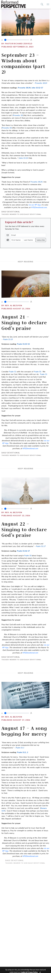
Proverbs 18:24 (41, 83)
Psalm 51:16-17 (23, 551)
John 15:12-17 (37, 88)
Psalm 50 (37, 371)
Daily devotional (10, 212)
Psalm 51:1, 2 (22, 752)
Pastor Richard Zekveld (18, 43)
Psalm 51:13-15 (23, 344)
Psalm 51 (12, 371)
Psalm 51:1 (19, 748)
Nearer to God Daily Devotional (25, 214)
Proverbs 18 (18, 115)
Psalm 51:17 (40, 546)
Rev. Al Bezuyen (13, 305)
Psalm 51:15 (8, 339)
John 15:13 (23, 158)
